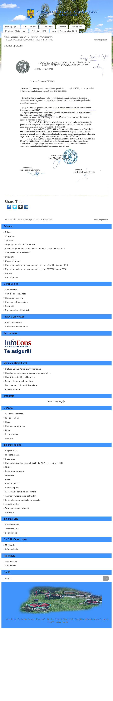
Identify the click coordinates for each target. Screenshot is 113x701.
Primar (8, 232)
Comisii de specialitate (15, 294)
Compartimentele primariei (17, 253)
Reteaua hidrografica (15, 426)
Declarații (9, 257)
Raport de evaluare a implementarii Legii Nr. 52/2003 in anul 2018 (36, 269)
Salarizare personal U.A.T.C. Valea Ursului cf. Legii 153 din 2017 (35, 248)
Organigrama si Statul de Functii (20, 244)
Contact (62, 27)
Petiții (7, 479)
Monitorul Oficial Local (15, 31)
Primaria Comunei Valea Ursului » (17, 37)
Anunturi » (35, 37)
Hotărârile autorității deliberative (20, 377)
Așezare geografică (14, 414)
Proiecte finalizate (13, 322)
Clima (7, 430)
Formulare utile (12, 524)
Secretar (9, 240)
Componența (11, 289)
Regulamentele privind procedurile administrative (28, 373)
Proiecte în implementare (17, 326)
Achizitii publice (12, 504)
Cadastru (9, 512)
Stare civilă (10, 459)
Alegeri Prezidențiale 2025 (64, 31)
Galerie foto (47, 27)
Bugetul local (11, 450)
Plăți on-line (77, 27)
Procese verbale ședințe (16, 302)
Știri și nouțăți (29, 27)
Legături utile (11, 533)
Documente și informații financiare (21, 385)
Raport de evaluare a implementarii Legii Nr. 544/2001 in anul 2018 (36, 265)
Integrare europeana (14, 471)
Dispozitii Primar (12, 261)
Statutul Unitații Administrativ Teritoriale (23, 369)
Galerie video (11, 561)
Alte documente (12, 389)
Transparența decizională (17, 508)
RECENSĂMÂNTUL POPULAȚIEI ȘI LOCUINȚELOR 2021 (29, 40)
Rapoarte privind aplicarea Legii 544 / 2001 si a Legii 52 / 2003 (34, 463)
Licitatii (8, 467)
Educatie (9, 438)
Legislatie (9, 475)
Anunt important (101, 40)
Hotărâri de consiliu (14, 298)
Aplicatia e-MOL (39, 31)
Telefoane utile (12, 529)
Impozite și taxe (12, 455)
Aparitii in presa (12, 487)
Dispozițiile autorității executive (19, 381)
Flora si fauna (11, 434)
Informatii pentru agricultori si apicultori (23, 500)
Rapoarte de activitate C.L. (17, 310)
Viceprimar (10, 236)
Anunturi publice (12, 483)
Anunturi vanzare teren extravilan (20, 496)
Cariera (8, 273)
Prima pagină (11, 27)
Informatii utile (11, 549)
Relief (7, 422)
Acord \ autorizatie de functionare (20, 492)
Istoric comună (12, 418)
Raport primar (11, 277)
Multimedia (10, 545)
